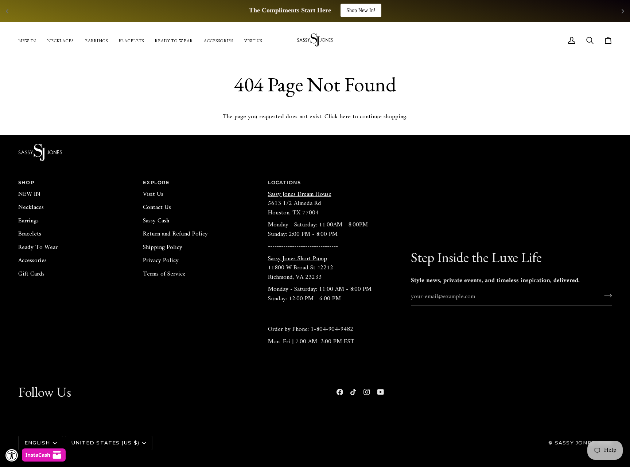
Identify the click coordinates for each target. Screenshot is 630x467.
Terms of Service (164, 274)
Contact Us (157, 207)
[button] (218, 40)
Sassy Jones (575, 443)
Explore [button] (156, 182)
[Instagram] (366, 392)
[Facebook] (340, 392)
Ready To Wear (38, 247)
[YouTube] (380, 392)
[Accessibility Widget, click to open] (12, 455)
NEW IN (29, 194)
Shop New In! (361, 10)
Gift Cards (31, 274)
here (345, 116)
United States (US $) (105, 443)
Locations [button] (284, 182)
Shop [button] (26, 182)
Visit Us (153, 194)
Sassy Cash (156, 220)
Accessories (32, 260)
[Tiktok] (353, 392)
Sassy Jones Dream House (299, 194)
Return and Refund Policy (175, 234)
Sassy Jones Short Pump (297, 258)
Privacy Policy (161, 260)
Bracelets (29, 234)
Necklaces (31, 207)
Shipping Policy (162, 247)
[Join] (606, 295)
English (37, 443)
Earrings (28, 220)
